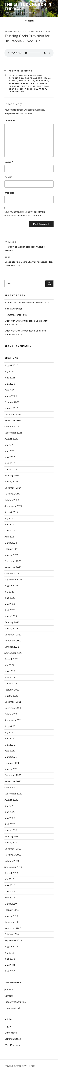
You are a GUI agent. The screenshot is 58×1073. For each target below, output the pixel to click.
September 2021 (13, 720)
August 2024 (11, 512)
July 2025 (9, 445)
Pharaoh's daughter (34, 83)
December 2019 (12, 848)
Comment (10, 120)
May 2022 (9, 671)
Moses (22, 81)
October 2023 (11, 573)
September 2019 (13, 867)
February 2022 (11, 689)
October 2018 (11, 934)
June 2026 (9, 377)
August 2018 (11, 946)
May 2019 (9, 891)
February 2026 (11, 402)
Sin (22, 89)
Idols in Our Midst (13, 308)
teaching (31, 89)
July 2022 (9, 665)
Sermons (26, 71)
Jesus (39, 78)
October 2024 (11, 500)
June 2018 (9, 959)
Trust (42, 89)
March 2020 (10, 830)
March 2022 (10, 683)
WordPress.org (12, 1045)
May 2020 (9, 818)
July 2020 (9, 806)
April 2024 (9, 536)
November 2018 (12, 928)
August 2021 (11, 726)
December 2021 (12, 702)
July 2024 (9, 518)
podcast (14, 71)
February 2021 (11, 763)
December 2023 (12, 561)
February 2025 (11, 475)
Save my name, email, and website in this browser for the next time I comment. (24, 213)
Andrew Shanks (41, 32)
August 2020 (11, 800)
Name (8, 162)
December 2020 (12, 775)
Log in (7, 1026)
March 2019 (10, 903)
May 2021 (9, 744)
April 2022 (9, 677)
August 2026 (11, 365)
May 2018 (9, 965)
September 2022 (13, 653)
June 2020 (9, 812)
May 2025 (9, 457)
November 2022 (12, 640)
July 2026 (9, 371)
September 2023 (13, 579)
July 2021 (9, 732)
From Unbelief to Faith (15, 315)
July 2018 (9, 952)
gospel (29, 78)
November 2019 (12, 855)
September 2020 (13, 793)
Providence (28, 86)
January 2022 (11, 696)
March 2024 (10, 543)
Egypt (12, 75)
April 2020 (9, 824)
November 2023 (12, 567)
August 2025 (11, 439)
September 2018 (13, 940)
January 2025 (11, 481)
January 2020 (11, 842)
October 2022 (11, 646)
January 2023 (11, 628)
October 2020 (11, 787)
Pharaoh (14, 83)
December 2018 (12, 922)
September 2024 (13, 506)
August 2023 (11, 585)
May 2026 (9, 383)
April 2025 (9, 463)
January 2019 (11, 916)
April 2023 (9, 610)
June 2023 (9, 598)
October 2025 (11, 426)
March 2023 (10, 616)
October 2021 (11, 714)
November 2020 (13, 781)
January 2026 (11, 408)
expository (16, 78)
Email (8, 177)
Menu (31, 20)
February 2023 (11, 622)
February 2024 (11, 549)
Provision (43, 86)
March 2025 (10, 469)
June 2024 (9, 524)
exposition (35, 75)
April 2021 (9, 751)
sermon (13, 89)
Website (9, 192)
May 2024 (9, 530)
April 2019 (9, 897)
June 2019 (9, 885)
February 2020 (11, 836)
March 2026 (10, 396)
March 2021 (10, 757)
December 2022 (12, 634)
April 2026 (9, 390)
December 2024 (12, 487)
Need (31, 81)
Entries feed (10, 1032)
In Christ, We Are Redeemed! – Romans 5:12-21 (28, 302)
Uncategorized (12, 1008)
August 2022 (11, 659)
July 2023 (9, 591)
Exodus (22, 75)
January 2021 (11, 769)
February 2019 (11, 910)
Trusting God (18, 92)
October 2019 (11, 861)
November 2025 (13, 420)
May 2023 (9, 604)
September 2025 (13, 432)
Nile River (42, 81)
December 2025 (12, 414)
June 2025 (9, 451)
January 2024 (11, 555)
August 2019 (11, 873)
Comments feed (12, 1039)
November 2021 (12, 708)
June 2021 (9, 738)
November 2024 (13, 494)
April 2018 (9, 971)
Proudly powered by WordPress (20, 1065)
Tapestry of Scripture (15, 1002)
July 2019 (9, 879)
